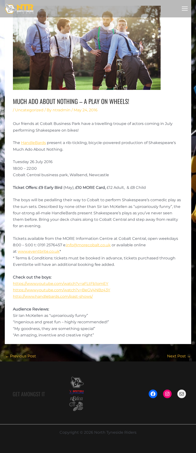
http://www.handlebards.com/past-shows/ (53, 296)
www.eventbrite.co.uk (39, 251)
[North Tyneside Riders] (19, 9)
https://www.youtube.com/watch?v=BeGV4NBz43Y (61, 290)
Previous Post (20, 356)
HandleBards (33, 142)
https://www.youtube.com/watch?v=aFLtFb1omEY (60, 283)
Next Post (179, 356)
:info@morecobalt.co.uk (88, 245)
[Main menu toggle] (184, 8)
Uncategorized (29, 110)
